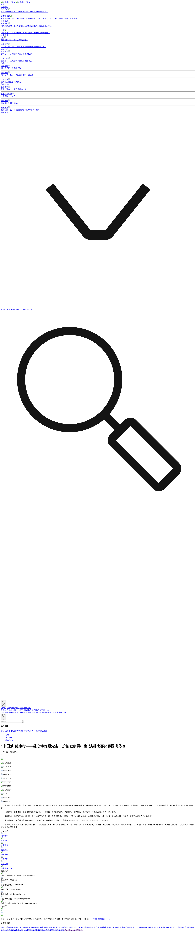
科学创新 (4, 21)
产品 (25, 31)
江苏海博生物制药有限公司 (53, 930)
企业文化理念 (10, 95)
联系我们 (35, 712)
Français (10, 309)
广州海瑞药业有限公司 (105, 927)
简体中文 (30, 309)
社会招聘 (18, 74)
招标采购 (4, 712)
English (3, 309)
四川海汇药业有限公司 (73, 930)
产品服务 (20, 731)
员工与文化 (5, 84)
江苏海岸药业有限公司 (14, 930)
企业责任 (4, 35)
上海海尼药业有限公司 (30, 927)
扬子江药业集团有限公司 (11, 927)
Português (23, 309)
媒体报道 (17, 53)
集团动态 (17, 60)
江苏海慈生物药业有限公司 (146, 927)
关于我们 (4, 7)
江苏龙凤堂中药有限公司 (124, 927)
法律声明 (50, 712)
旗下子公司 (40, 17)
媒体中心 (12, 712)
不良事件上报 (60, 712)
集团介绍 (24, 10)
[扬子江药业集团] (8, 2)
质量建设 (23, 45)
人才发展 (12, 81)
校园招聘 (12, 67)
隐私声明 (43, 712)
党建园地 (21, 109)
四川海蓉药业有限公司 (68, 927)
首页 (3, 4)
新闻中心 (4, 49)
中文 (29, 708)
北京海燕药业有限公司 (86, 927)
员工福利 (14, 88)
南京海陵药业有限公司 (49, 927)
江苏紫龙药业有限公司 (33, 930)
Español (16, 309)
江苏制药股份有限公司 (166, 927)
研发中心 (26, 24)
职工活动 (10, 102)
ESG (14, 39)
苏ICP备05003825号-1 (101, 919)
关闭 (3, 701)
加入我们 (4, 63)
